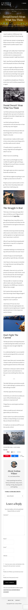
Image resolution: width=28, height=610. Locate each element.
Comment (6, 515)
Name (5, 538)
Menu (24, 3)
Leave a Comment (20, 26)
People (11, 24)
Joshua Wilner (6, 4)
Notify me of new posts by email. (10, 577)
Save (7, 455)
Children (5, 24)
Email (5, 547)
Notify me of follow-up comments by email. (13, 571)
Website (5, 555)
